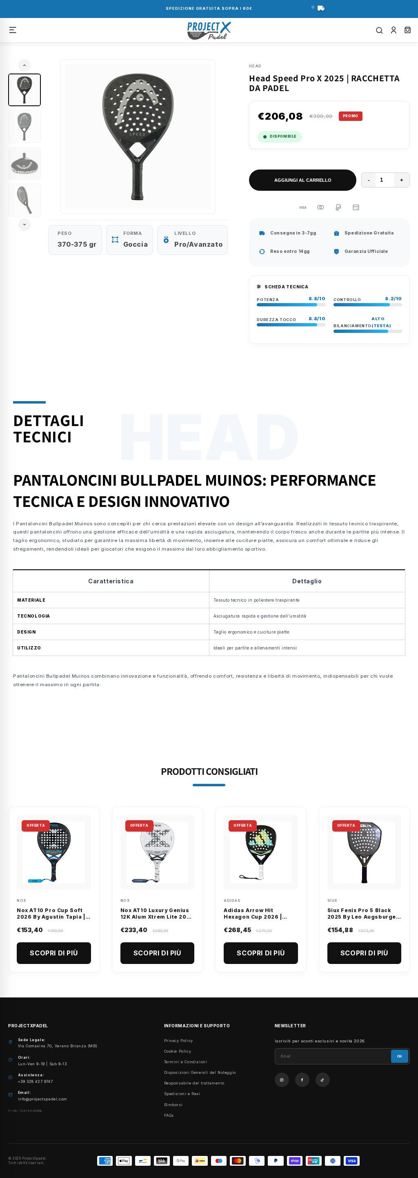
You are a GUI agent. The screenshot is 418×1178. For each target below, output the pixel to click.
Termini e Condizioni (185, 1062)
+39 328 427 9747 (35, 1081)
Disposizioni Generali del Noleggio (200, 1072)
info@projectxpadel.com (42, 1099)
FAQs (169, 1115)
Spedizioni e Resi (182, 1093)
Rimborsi (173, 1104)
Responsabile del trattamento (194, 1083)
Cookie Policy (177, 1051)
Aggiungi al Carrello (302, 180)
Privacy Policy (178, 1040)
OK (399, 1056)
